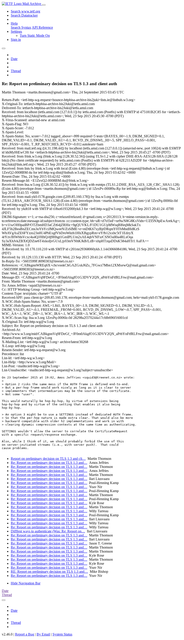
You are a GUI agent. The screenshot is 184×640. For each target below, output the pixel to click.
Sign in (16, 39)
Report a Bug (24, 634)
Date (14, 59)
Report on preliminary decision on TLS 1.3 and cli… (48, 459)
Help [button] (14, 23)
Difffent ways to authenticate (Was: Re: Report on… (48, 531)
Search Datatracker (24, 15)
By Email (43, 634)
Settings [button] (16, 31)
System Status (62, 634)
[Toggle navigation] (44, 5)
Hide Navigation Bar (25, 583)
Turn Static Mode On (35, 35)
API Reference (42, 27)
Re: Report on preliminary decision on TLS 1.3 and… (49, 463)
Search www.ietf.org (25, 11)
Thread (16, 71)
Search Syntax (21, 27)
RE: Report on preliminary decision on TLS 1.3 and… (49, 571)
